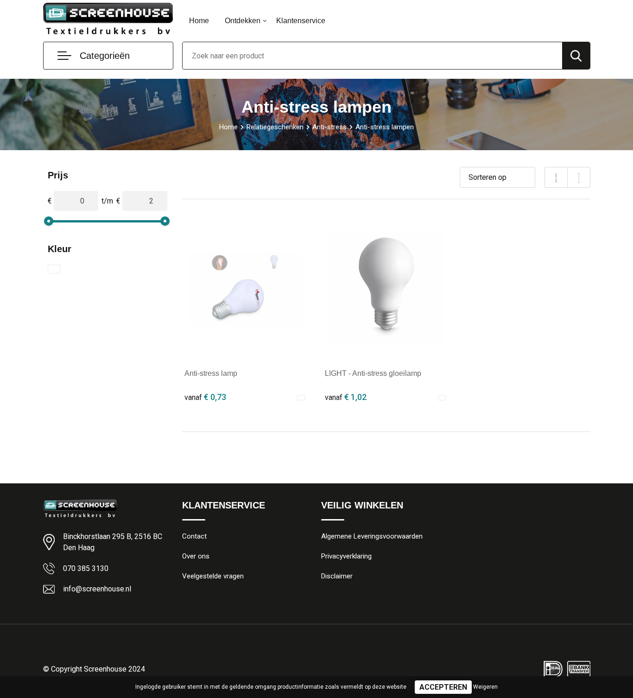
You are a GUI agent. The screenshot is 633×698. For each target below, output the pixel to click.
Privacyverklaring (346, 556)
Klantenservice (300, 21)
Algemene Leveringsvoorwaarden (372, 536)
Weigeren (485, 687)
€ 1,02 (346, 397)
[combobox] (372, 55)
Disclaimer (337, 576)
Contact (194, 536)
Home (199, 21)
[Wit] (54, 269)
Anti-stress (329, 127)
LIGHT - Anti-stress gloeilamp (373, 373)
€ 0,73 (205, 397)
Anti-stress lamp (210, 373)
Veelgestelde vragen (213, 576)
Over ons (195, 556)
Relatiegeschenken (275, 127)
